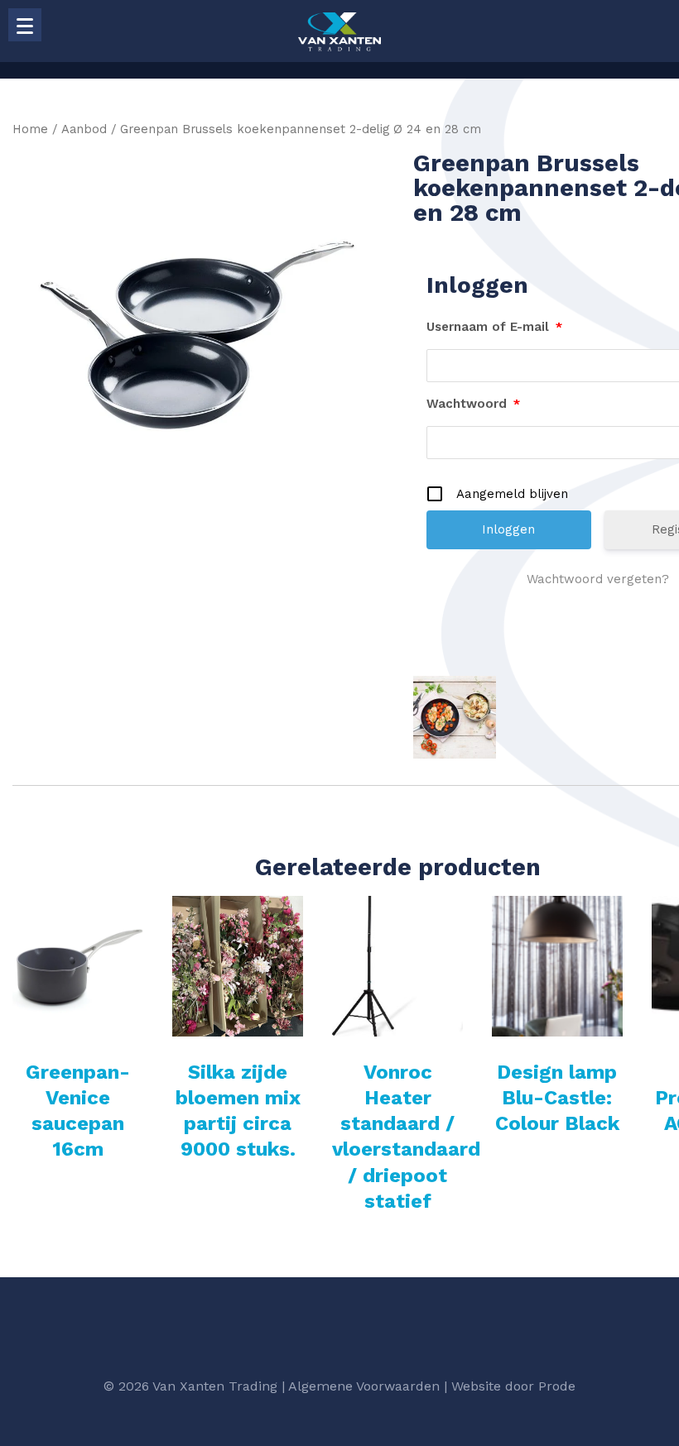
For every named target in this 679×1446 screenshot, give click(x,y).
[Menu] (24, 24)
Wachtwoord (473, 403)
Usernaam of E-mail (494, 326)
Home (30, 129)
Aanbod (84, 129)
